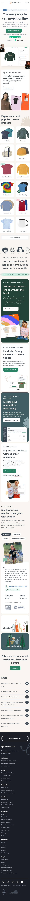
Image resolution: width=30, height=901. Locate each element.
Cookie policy (5, 865)
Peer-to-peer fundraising (8, 793)
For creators (4, 799)
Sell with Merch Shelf (7, 805)
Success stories (5, 827)
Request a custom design (8, 825)
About (3, 842)
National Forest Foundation (19, 586)
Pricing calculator (6, 822)
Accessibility (4, 859)
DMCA (13, 885)
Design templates (6, 781)
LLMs (2, 835)
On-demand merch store (8, 763)
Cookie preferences (6, 867)
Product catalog (5, 778)
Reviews (3, 850)
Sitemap (3, 833)
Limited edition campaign (8, 761)
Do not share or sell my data (9, 873)
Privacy (3, 862)
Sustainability (5, 853)
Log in (27, 3)
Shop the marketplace (7, 773)
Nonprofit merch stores (7, 790)
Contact (3, 847)
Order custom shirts (6, 819)
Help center (4, 817)
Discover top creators (7, 802)
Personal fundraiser (6, 766)
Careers (3, 845)
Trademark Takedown (21, 885)
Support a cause (5, 775)
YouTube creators (6, 807)
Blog (2, 814)
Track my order (5, 830)
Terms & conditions (6, 870)
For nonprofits (5, 787)
